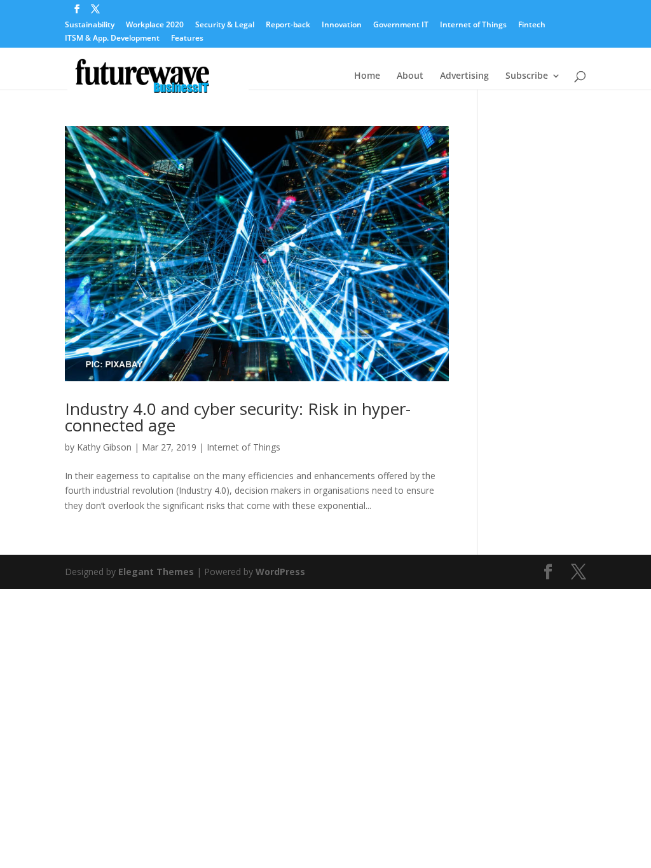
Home (367, 76)
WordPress (280, 572)
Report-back (288, 25)
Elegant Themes (156, 572)
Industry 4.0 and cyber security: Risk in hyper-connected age (238, 417)
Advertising (464, 76)
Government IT (400, 25)
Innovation (342, 25)
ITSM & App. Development (112, 38)
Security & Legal (224, 25)
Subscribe (526, 76)
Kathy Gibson (104, 447)
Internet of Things (473, 25)
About (410, 76)
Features (187, 38)
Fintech (531, 25)
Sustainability (89, 25)
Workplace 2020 (155, 25)
